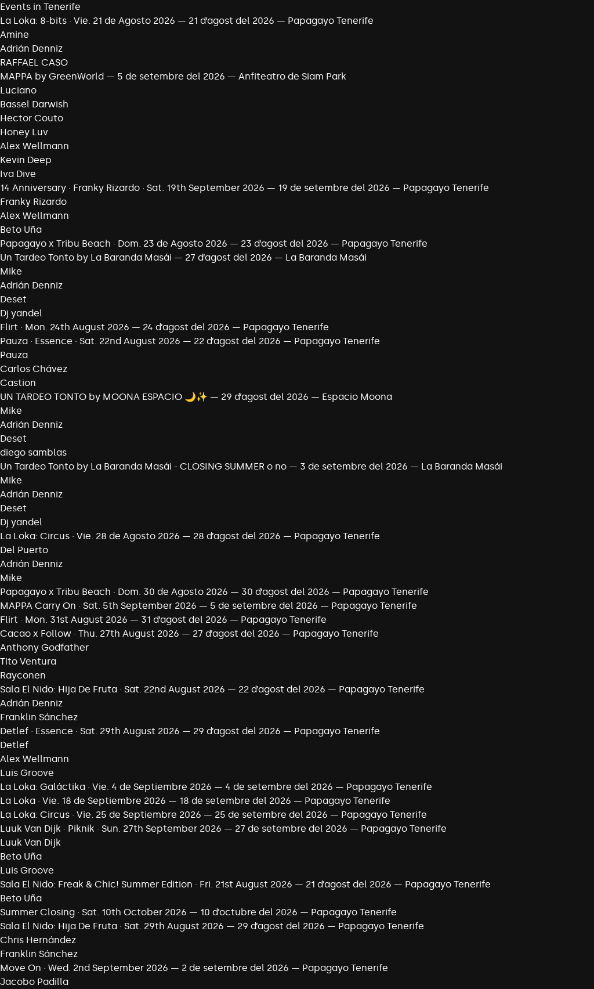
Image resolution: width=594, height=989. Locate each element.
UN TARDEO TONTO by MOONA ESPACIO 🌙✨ (104, 396)
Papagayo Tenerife (331, 20)
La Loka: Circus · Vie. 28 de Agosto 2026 (90, 536)
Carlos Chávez (33, 368)
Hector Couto (31, 118)
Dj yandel (21, 313)
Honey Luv (24, 132)
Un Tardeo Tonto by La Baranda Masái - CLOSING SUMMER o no (143, 466)
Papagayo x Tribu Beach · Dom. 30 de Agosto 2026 (114, 591)
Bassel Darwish (34, 104)
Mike (11, 271)
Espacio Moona (357, 396)
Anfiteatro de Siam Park (292, 76)
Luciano (18, 90)
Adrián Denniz (31, 48)
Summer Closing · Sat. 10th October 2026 (93, 912)
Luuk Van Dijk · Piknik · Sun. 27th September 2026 (111, 828)
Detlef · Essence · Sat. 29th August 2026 (90, 731)
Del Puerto (24, 549)
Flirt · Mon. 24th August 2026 (64, 327)
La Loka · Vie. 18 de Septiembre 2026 (83, 800)
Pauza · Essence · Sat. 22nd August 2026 (90, 340)
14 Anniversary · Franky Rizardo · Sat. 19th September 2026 (132, 187)
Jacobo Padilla (34, 981)
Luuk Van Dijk (30, 842)
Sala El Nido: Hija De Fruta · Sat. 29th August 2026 (112, 926)
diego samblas (33, 452)
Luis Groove (27, 772)
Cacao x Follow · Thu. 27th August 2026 (89, 633)
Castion (18, 382)
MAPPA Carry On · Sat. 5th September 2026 (98, 605)
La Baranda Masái (326, 257)
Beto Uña (21, 229)
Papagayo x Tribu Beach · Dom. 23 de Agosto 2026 (113, 243)
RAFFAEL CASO (34, 62)
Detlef (14, 744)
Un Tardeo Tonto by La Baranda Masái (86, 257)
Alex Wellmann (34, 145)
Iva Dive (18, 173)
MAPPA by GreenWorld (52, 76)
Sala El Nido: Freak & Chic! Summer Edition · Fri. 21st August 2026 (146, 884)
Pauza (14, 354)
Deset (13, 299)
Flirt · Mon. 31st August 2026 (64, 619)
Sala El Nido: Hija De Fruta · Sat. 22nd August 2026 (112, 689)
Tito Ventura (28, 661)
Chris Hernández (38, 939)
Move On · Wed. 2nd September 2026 (84, 967)
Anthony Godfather (44, 647)
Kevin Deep (26, 159)
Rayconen (23, 675)
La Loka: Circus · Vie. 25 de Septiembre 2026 (100, 814)
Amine (14, 34)
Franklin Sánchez (39, 717)
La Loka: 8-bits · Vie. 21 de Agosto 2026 (87, 20)
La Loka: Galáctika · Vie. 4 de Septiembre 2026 (106, 786)
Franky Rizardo (33, 201)
